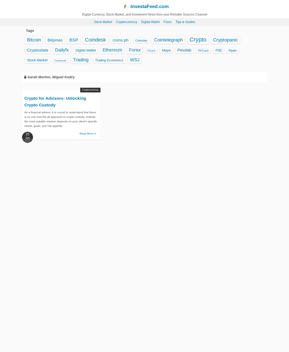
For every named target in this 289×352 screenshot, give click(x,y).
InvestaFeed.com (150, 6)
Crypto (198, 39)
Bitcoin (34, 39)
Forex (168, 22)
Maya (166, 50)
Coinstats (141, 40)
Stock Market (103, 22)
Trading (80, 59)
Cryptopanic (225, 39)
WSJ (135, 59)
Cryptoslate (37, 50)
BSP (73, 40)
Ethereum (112, 50)
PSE (218, 50)
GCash (151, 50)
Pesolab (184, 50)
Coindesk (95, 40)
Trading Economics (109, 60)
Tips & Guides (185, 22)
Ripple (233, 50)
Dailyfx (62, 50)
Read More (87, 133)
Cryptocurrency (126, 22)
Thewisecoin (60, 60)
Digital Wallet (150, 22)
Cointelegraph (168, 39)
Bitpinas (55, 40)
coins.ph (121, 40)
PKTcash (203, 50)
